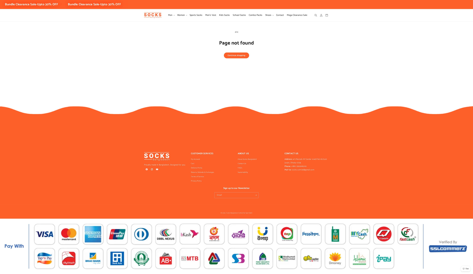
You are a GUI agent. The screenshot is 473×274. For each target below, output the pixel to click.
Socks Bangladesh (232, 213)
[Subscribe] (256, 195)
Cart (192, 163)
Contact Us (242, 163)
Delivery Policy (196, 168)
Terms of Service (197, 176)
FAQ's (240, 168)
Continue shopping (236, 55)
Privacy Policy (196, 181)
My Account (195, 159)
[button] (171, 15)
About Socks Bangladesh (247, 159)
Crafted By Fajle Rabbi (245, 213)
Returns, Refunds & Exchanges (202, 172)
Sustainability (243, 172)
